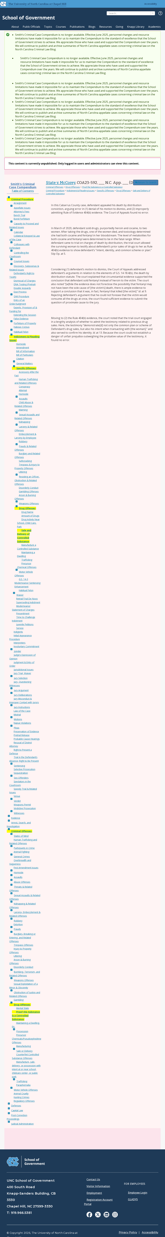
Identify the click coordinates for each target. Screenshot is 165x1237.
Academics (154, 26)
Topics (48, 26)
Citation (20, 358)
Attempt (23, 390)
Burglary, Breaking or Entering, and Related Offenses (22, 937)
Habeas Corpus (21, 326)
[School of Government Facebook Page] (89, 1216)
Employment (94, 1193)
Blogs (91, 26)
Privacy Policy (128, 1232)
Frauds (17, 929)
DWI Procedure (21, 296)
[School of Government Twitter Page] (98, 1216)
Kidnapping (24, 421)
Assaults (23, 398)
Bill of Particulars (24, 354)
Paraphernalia (23, 1085)
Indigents (18, 631)
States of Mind (21, 835)
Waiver (20, 594)
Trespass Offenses (23, 944)
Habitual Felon (21, 331)
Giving (119, 26)
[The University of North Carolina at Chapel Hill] (2, 4)
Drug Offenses (27, 508)
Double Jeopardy (22, 288)
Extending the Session (25, 314)
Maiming (23, 409)
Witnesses (19, 813)
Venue (17, 796)
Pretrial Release (21, 735)
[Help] (160, 13)
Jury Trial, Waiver (22, 673)
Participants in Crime (24, 848)
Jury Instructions (22, 707)
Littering (23, 471)
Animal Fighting (21, 851)
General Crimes (22, 856)
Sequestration (21, 772)
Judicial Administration (22, 1123)
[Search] (153, 13)
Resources (105, 26)
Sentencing (19, 765)
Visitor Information (98, 1186)
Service (20, 628)
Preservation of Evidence (26, 731)
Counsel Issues (21, 261)
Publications (77, 26)
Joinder (17, 651)
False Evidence (21, 318)
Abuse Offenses (22, 881)
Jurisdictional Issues (24, 669)
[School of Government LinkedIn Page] (106, 1216)
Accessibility (150, 3)
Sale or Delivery (24, 1050)
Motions (18, 719)
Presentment (22, 613)
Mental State (22, 1008)
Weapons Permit (22, 804)
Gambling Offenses (29, 491)
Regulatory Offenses (24, 1100)
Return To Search (147, 182)
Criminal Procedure (22, 199)
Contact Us (93, 1179)
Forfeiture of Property (25, 323)
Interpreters (19, 642)
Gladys (133, 1199)
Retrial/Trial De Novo (27, 598)
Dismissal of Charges (25, 280)
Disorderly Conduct (28, 487)
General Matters (24, 363)
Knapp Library (135, 26)
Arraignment (20, 203)
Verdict (17, 800)
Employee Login (137, 1192)
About (15, 26)
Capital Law (17, 1110)
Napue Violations (22, 722)
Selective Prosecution (24, 769)
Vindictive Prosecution (25, 808)
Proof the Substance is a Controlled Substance (26, 1015)
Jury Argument (21, 690)
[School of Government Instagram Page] (115, 1216)
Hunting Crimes (21, 1097)
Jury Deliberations (23, 694)
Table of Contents (23, 191)
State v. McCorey (60, 182)
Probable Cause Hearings (27, 738)
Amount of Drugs (30, 515)
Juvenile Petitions (25, 624)
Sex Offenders (21, 777)
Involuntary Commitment (26, 646)
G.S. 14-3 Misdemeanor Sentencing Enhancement (27, 583)
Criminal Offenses (21, 831)
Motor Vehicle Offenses (26, 1089)
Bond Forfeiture (22, 218)
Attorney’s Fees (21, 211)
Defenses (16, 1105)
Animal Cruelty (21, 1093)
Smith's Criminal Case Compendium (22, 185)
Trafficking (26, 559)
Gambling (19, 999)
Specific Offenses (26, 368)
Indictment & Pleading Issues (81, 190)
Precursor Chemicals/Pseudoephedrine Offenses (26, 1038)
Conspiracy (24, 386)
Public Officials (31, 26)
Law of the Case (22, 710)
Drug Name (27, 512)
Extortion (18, 924)
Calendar (18, 232)
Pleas (16, 727)
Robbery (23, 441)
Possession (22, 1031)
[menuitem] (89, 1214)
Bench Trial (19, 215)
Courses (61, 26)
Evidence (15, 817)
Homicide (21, 344)
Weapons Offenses (29, 503)
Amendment (22, 347)
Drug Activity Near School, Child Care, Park (28, 523)
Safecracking (25, 460)
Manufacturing (23, 1046)
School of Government (28, 17)
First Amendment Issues (26, 867)
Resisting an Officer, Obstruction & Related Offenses (27, 480)
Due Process (20, 291)
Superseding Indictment (28, 602)
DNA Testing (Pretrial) (25, 284)
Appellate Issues (22, 207)
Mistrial (17, 714)
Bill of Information (25, 351)
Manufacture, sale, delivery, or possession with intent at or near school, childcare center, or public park (26, 1069)
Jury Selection (21, 678)
